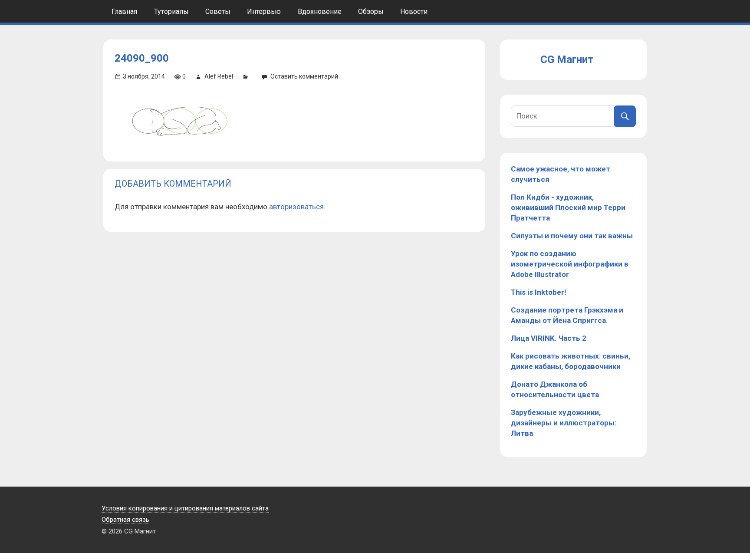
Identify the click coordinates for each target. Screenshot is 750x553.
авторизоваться (296, 206)
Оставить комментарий (304, 76)
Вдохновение (320, 11)
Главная (124, 11)
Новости (414, 11)
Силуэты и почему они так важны (572, 235)
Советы (217, 11)
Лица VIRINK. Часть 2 (548, 338)
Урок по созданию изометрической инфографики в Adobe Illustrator (569, 264)
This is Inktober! (538, 292)
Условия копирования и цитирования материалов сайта (185, 508)
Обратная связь (125, 519)
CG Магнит (566, 59)
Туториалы (171, 11)
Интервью (264, 11)
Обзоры (371, 11)
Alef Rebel (218, 76)
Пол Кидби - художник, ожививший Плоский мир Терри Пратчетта (568, 207)
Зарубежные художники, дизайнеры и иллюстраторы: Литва (563, 423)
